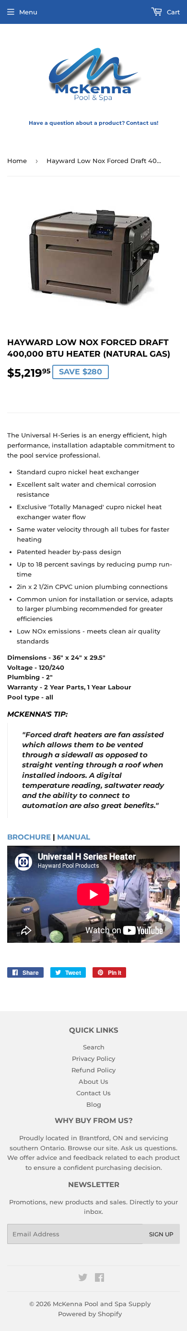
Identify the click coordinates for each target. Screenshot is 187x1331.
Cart (172, 12)
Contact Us (93, 1093)
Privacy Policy (93, 1058)
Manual (73, 837)
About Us (93, 1081)
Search (94, 1047)
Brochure (29, 837)
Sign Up (161, 1234)
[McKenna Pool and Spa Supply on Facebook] (99, 1279)
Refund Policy (93, 1070)
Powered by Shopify (90, 1314)
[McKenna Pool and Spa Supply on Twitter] (83, 1279)
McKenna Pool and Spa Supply (102, 1304)
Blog (93, 1104)
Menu (28, 12)
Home (17, 160)
